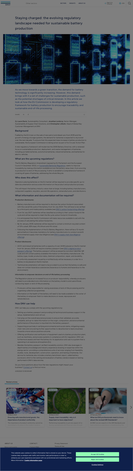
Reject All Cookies (97, 459)
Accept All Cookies (97, 454)
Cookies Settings (97, 465)
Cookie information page (33, 460)
